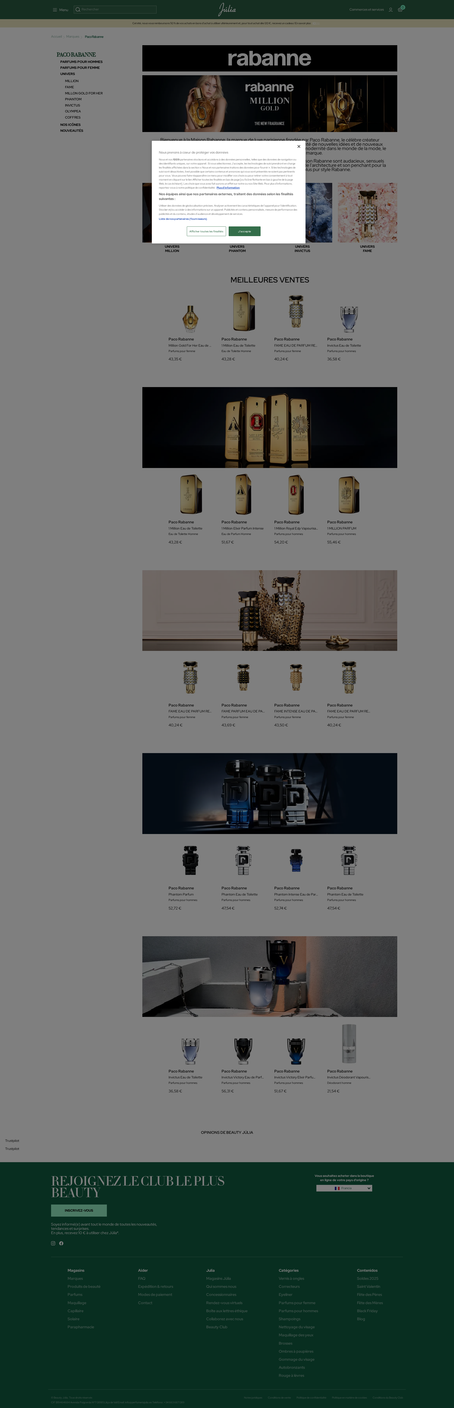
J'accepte (244, 231)
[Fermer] (299, 146)
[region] (229, 192)
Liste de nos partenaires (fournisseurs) (183, 219)
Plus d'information (228, 187)
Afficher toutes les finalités (206, 231)
